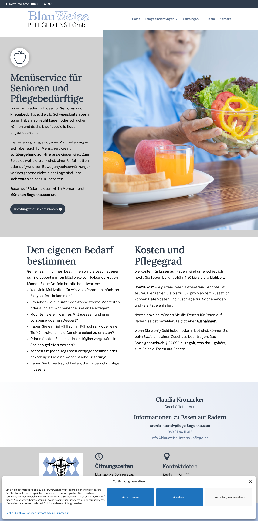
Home (136, 19)
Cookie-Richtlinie (15, 513)
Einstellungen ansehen (229, 497)
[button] (250, 482)
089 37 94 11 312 (180, 432)
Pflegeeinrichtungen (159, 19)
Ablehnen (179, 497)
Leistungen (191, 19)
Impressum (63, 513)
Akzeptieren (130, 497)
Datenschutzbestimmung (41, 513)
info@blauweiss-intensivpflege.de (180, 438)
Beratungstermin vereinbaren (36, 209)
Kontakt (225, 19)
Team (211, 19)
